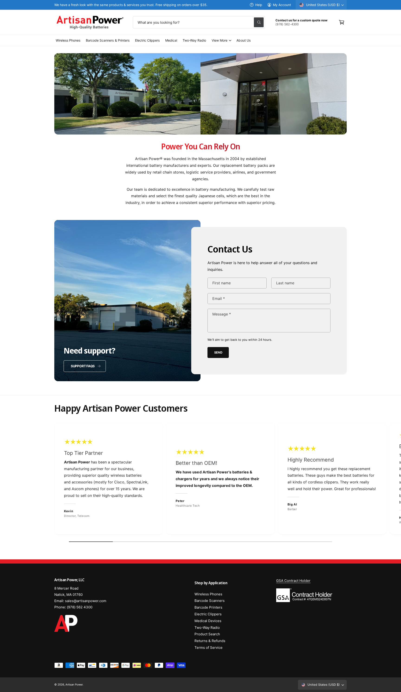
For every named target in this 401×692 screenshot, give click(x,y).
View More (219, 40)
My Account (282, 5)
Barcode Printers (208, 607)
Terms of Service (208, 647)
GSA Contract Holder (293, 580)
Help (258, 5)
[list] (200, 479)
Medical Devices (207, 621)
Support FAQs (83, 366)
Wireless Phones (208, 594)
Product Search (207, 634)
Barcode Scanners (209, 600)
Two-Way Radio (207, 627)
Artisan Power (74, 684)
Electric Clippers (208, 614)
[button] (342, 22)
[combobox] (199, 22)
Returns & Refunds (209, 641)
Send (218, 352)
